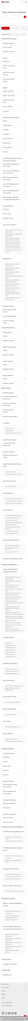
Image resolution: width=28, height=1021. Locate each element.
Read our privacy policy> (19, 1019)
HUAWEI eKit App (8, 1002)
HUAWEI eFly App (8, 1005)
